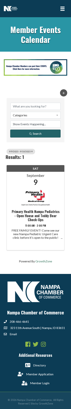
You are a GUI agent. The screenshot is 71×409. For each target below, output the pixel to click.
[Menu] (62, 8)
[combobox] (35, 115)
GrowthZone (43, 261)
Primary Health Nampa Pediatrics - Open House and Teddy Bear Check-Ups (35, 216)
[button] (63, 92)
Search (37, 133)
